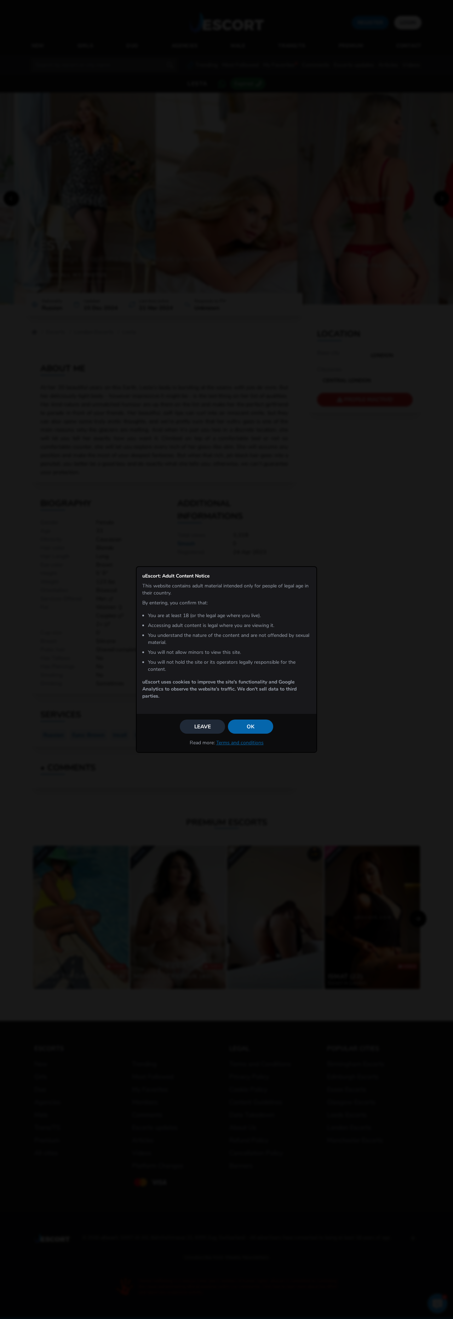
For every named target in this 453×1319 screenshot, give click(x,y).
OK (250, 726)
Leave (202, 726)
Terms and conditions (240, 742)
